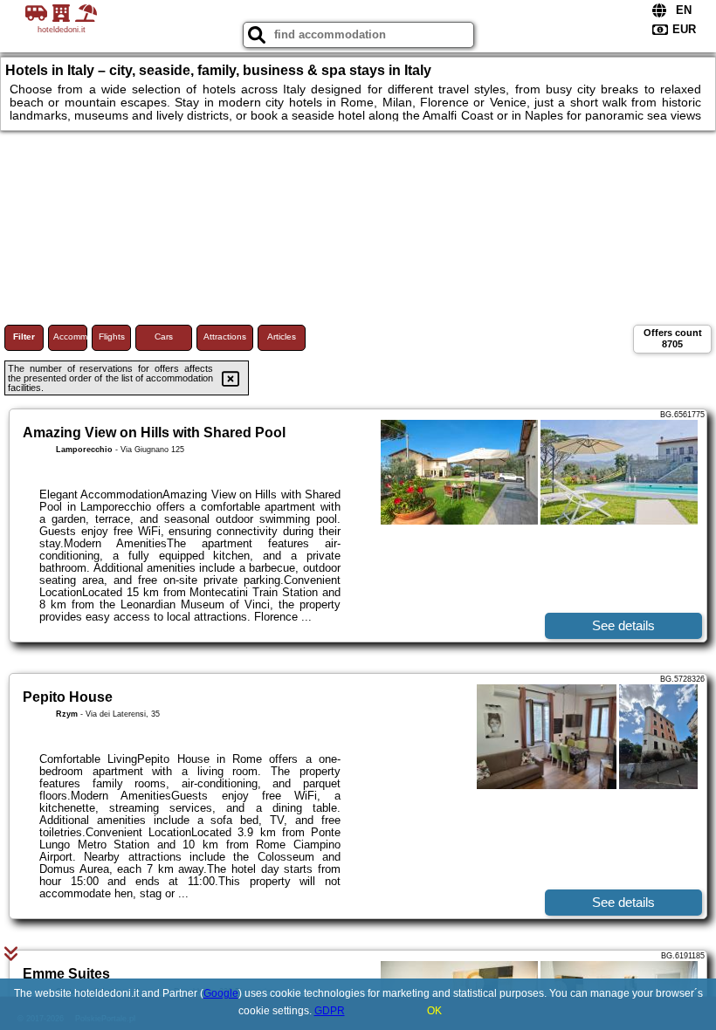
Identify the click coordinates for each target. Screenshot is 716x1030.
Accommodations (70, 336)
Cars (164, 336)
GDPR (329, 1011)
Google (220, 993)
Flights (112, 336)
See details (623, 625)
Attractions (224, 336)
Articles (281, 336)
